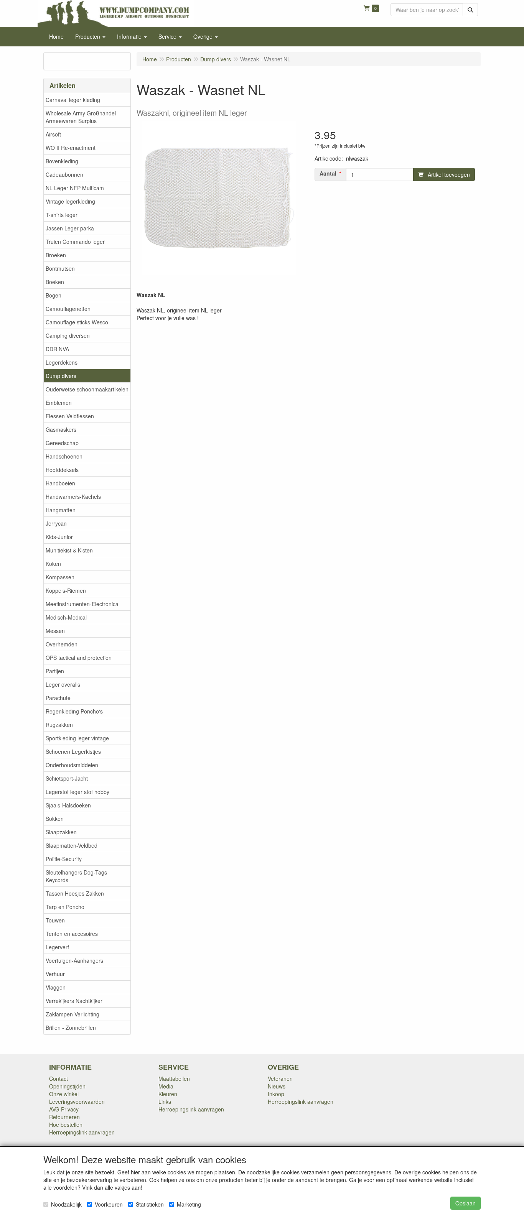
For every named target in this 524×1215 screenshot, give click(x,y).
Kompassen (60, 577)
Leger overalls (63, 684)
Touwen (55, 920)
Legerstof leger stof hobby (77, 792)
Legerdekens (61, 362)
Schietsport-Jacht (67, 778)
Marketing (189, 1204)
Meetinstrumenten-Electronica (82, 604)
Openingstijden (67, 1086)
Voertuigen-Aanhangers (74, 960)
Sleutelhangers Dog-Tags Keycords (76, 876)
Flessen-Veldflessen (70, 416)
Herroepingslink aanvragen (82, 1132)
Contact (58, 1078)
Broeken (56, 255)
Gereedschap (62, 443)
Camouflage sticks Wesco (77, 322)
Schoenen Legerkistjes (73, 751)
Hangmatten (61, 510)
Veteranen (280, 1078)
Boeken (55, 282)
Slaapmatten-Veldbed (71, 845)
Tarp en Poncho (65, 907)
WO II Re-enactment (71, 147)
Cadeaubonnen (64, 174)
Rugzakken (59, 724)
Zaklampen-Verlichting (72, 1014)
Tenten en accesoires (72, 933)
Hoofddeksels (62, 470)
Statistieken (150, 1204)
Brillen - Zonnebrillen (71, 1027)
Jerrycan (56, 523)
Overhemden (61, 644)
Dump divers (61, 376)
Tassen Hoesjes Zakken (75, 893)
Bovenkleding (62, 161)
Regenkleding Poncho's (74, 711)
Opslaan (465, 1203)
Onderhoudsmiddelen (72, 765)
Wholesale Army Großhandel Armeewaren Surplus (81, 117)
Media (165, 1086)
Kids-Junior (59, 537)
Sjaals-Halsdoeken (68, 805)
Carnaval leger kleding (73, 100)
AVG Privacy (64, 1109)
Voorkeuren (109, 1204)
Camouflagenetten (68, 308)
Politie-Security (64, 859)
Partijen (55, 671)
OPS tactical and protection (79, 657)
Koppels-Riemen (66, 590)
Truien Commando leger (75, 241)
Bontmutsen (60, 268)
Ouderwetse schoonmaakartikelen (87, 389)
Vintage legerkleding (70, 201)
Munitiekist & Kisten (69, 550)
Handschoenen (64, 456)
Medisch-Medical (66, 617)
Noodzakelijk (66, 1204)
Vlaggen (56, 987)
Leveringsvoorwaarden (77, 1101)
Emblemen (59, 402)
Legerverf (57, 947)
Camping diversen (68, 335)
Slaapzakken (61, 832)
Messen (55, 631)
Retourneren (64, 1117)
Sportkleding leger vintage (77, 738)
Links (164, 1101)
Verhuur (55, 974)
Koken (53, 563)
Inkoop (276, 1094)
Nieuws (276, 1086)
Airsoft (53, 134)
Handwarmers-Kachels (73, 496)
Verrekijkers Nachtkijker (74, 1001)
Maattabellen (174, 1078)
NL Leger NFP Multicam (75, 188)
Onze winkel (64, 1094)
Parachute (58, 698)
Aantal (328, 173)
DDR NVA (57, 349)
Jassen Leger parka (70, 228)
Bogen (53, 295)
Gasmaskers (61, 429)
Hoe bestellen (65, 1124)
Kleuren (167, 1094)
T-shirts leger (61, 215)
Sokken (55, 818)
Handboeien (60, 483)
